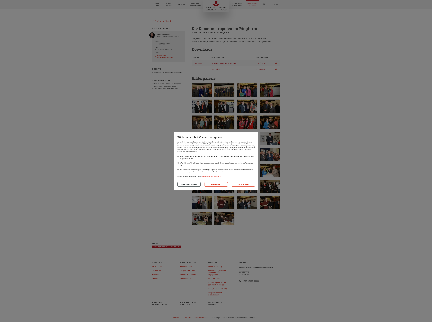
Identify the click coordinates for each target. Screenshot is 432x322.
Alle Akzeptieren (243, 184)
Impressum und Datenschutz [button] (211, 176)
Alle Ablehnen (216, 184)
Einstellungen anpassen (189, 184)
